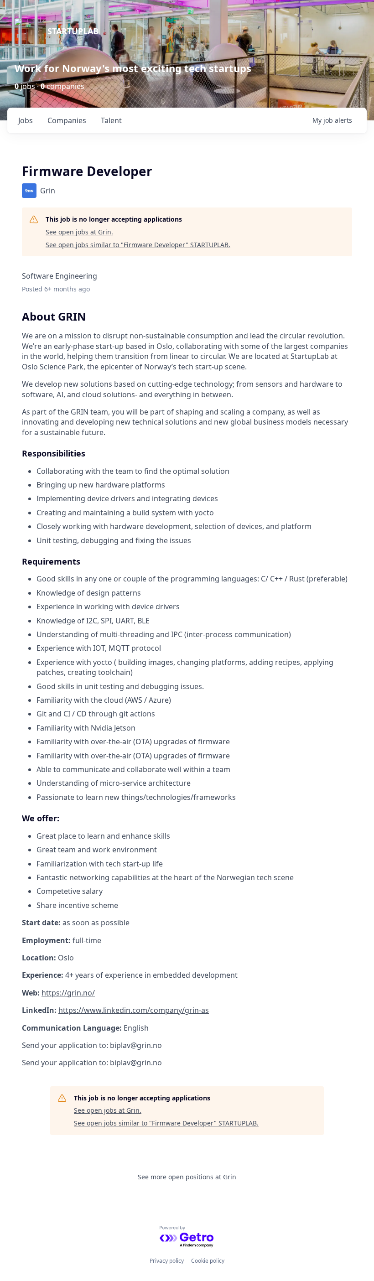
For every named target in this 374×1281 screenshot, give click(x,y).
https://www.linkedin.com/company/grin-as (133, 1010)
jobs (25, 120)
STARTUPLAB (73, 31)
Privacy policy (167, 1261)
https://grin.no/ (68, 993)
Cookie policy (207, 1261)
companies (66, 120)
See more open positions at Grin (187, 1176)
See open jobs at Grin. (79, 232)
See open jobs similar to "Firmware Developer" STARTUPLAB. (138, 244)
